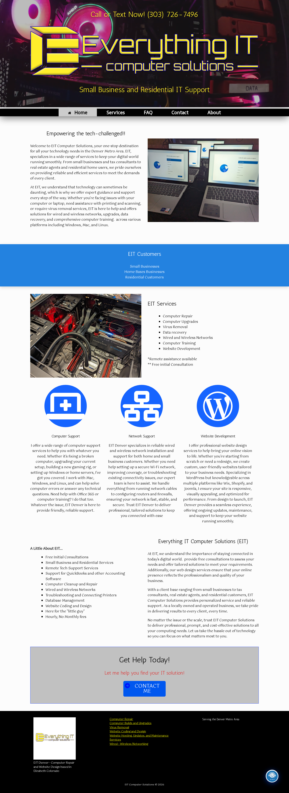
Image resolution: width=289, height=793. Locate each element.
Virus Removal (119, 727)
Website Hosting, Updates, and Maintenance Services (139, 738)
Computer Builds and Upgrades (130, 723)
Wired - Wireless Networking (129, 744)
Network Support (142, 436)
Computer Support (66, 436)
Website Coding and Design (128, 731)
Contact (180, 112)
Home (80, 112)
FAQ (148, 112)
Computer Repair (121, 719)
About (214, 112)
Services (115, 112)
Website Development (218, 436)
